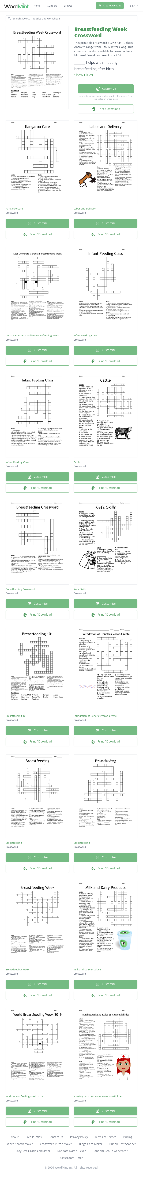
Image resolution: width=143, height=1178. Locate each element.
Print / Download (108, 109)
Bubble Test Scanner (122, 1144)
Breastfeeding (14, 842)
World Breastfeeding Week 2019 (24, 1096)
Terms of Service (105, 1137)
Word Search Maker (20, 1144)
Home (37, 5)
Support (52, 5)
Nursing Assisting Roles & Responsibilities (98, 1096)
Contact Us (56, 1137)
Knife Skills (80, 589)
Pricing (127, 1137)
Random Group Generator (110, 1151)
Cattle (77, 462)
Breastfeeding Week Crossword (100, 32)
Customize (108, 89)
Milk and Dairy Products (87, 969)
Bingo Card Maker (90, 1144)
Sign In (134, 5)
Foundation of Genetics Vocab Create (95, 715)
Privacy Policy (79, 1137)
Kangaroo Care (14, 208)
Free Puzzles (34, 1137)
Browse (68, 5)
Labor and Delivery (85, 208)
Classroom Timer (71, 1158)
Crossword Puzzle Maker (56, 1144)
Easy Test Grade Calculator (33, 1151)
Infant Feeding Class (85, 335)
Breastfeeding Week (17, 969)
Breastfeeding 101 (16, 715)
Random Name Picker (71, 1151)
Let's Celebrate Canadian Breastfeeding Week (32, 335)
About (15, 1137)
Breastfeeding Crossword (20, 589)
